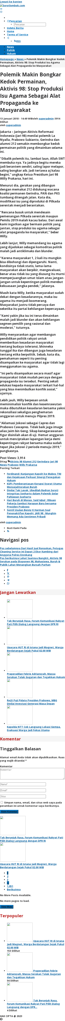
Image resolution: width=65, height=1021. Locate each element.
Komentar (6, 766)
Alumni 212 (29, 461)
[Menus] (1, 8)
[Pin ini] (8, 577)
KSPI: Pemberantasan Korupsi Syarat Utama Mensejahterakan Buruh (34, 485)
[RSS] (8, 531)
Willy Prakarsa (28, 464)
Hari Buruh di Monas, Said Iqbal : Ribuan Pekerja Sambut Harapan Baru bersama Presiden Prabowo (31, 503)
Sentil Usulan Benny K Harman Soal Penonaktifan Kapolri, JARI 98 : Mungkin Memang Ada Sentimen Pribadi (31, 513)
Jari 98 (54, 461)
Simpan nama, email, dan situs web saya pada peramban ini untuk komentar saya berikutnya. (31, 804)
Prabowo (13, 464)
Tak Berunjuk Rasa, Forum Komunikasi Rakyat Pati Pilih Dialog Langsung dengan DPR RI (35, 622)
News (3, 464)
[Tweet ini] (8, 573)
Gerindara (43, 461)
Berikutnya (14, 889)
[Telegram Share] (8, 580)
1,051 (10, 886)
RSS (18, 41)
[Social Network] (8, 37)
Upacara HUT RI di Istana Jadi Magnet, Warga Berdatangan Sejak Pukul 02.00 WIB (35, 649)
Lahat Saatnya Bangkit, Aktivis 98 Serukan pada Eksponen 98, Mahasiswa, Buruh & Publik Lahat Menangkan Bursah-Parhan (31, 561)
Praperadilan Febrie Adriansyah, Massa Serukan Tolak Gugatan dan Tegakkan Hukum (36, 675)
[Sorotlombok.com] (12, 5)
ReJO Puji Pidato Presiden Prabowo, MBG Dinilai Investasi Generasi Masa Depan (32, 702)
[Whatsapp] (8, 583)
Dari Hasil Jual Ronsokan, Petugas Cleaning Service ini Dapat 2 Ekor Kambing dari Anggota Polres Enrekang (31, 551)
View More (6, 906)
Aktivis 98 (16, 461)
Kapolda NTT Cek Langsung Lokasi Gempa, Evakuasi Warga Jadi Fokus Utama (34, 728)
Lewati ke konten (11, 1)
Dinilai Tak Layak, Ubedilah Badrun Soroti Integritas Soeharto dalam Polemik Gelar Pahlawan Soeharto (32, 493)
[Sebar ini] (7, 570)
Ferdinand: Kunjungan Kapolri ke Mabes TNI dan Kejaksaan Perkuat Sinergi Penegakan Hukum (34, 477)
